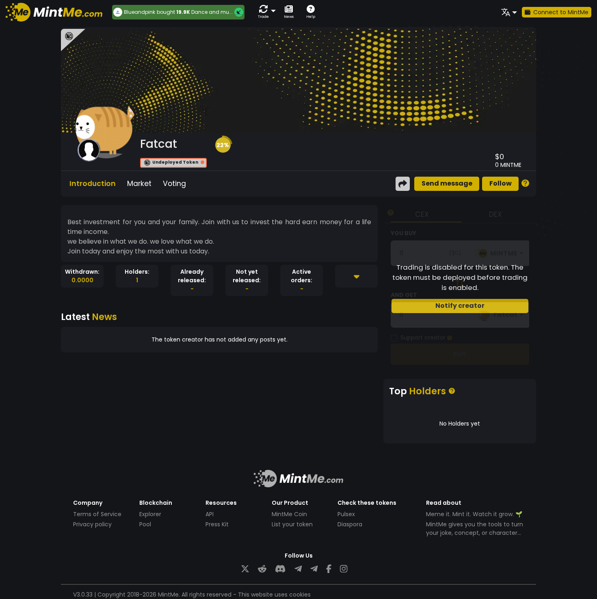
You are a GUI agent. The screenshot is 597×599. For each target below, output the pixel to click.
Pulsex (346, 514)
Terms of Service (97, 514)
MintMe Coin (289, 514)
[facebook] (328, 569)
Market (139, 183)
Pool (145, 524)
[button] (265, 12)
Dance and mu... (212, 12)
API (209, 514)
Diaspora (349, 524)
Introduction (92, 183)
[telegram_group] (298, 569)
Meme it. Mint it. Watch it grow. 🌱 (474, 514)
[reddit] (262, 569)
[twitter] (245, 569)
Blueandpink (139, 12)
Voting (174, 183)
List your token (292, 524)
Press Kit (217, 524)
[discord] (280, 569)
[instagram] (343, 569)
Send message (447, 183)
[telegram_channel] (314, 569)
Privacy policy (92, 524)
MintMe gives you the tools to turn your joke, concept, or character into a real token (474, 532)
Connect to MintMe (560, 12)
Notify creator (460, 305)
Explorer (150, 514)
